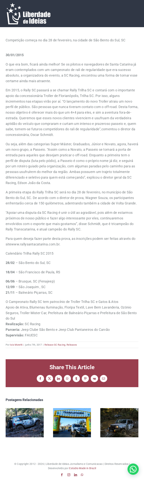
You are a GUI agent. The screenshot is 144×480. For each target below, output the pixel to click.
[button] (8, 422)
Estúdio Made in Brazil (82, 468)
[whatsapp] (82, 474)
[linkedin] (75, 474)
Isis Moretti (16, 344)
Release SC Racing (54, 344)
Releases (72, 344)
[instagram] (68, 474)
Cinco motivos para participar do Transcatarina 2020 (24, 422)
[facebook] (61, 474)
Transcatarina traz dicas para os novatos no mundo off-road (72, 422)
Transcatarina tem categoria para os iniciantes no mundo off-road (119, 422)
